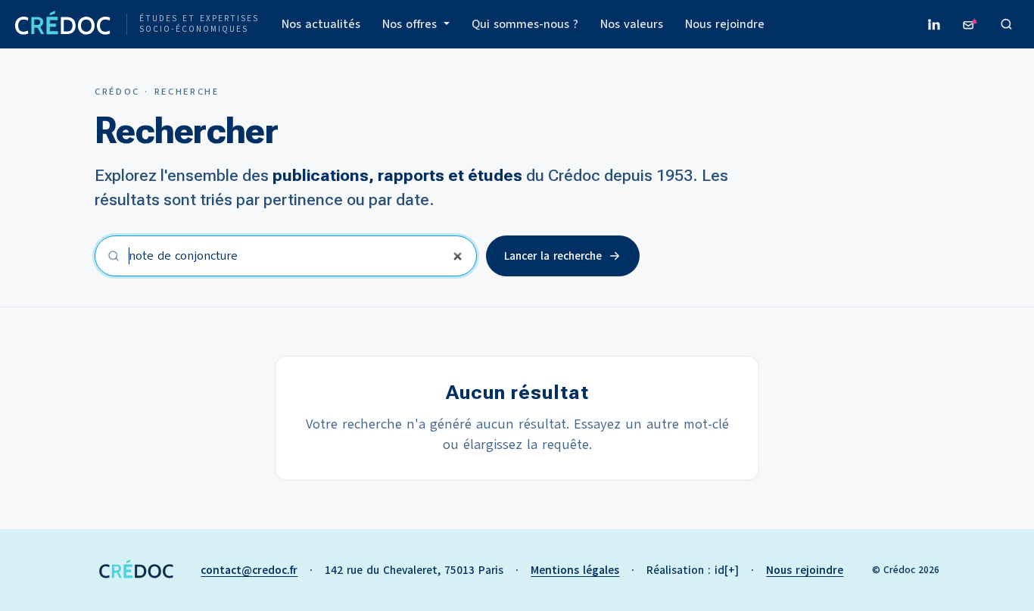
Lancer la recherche (553, 255)
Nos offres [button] (411, 24)
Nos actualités (321, 24)
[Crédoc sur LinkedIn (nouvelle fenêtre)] (934, 24)
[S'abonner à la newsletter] (970, 24)
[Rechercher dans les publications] (1007, 24)
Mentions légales (575, 570)
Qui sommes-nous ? (525, 24)
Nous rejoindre (725, 24)
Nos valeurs (631, 24)
